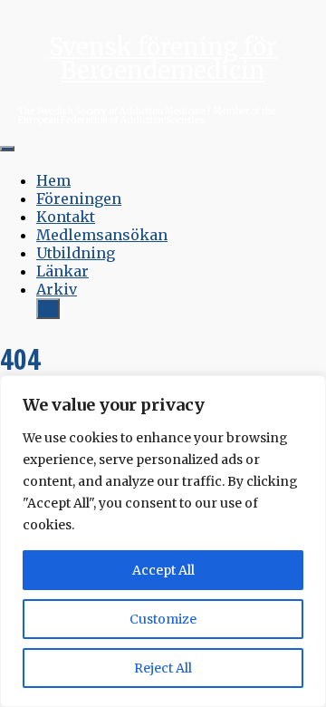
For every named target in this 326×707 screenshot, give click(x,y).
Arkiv (56, 289)
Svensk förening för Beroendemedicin (163, 58)
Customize (163, 619)
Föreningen (78, 198)
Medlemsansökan (102, 235)
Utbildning (75, 253)
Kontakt (65, 217)
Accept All (163, 570)
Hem (53, 180)
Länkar (62, 271)
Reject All (163, 668)
